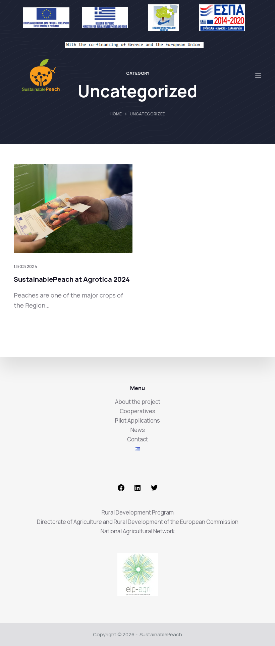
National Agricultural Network (138, 531)
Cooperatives (137, 411)
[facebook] (121, 489)
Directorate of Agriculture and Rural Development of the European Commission (137, 522)
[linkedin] (137, 489)
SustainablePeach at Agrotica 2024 (72, 279)
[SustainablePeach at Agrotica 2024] (73, 209)
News (137, 430)
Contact (137, 439)
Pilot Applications (137, 420)
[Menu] (258, 75)
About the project (137, 402)
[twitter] (154, 489)
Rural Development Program (138, 512)
